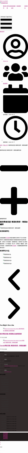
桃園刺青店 (3, 423)
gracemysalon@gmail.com (11, 365)
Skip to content (4, 1)
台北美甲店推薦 (4, 379)
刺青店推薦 (3, 416)
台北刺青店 (3, 419)
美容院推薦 (3, 397)
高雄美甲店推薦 (4, 391)
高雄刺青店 (3, 430)
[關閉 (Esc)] (4, 450)
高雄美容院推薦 (4, 410)
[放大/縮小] (0, 450)
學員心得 (5, 145)
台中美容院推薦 (4, 408)
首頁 (1, 145)
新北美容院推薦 (4, 401)
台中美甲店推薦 (4, 389)
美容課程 (18, 6)
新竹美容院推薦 (4, 406)
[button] (14, 280)
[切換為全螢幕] (1, 450)
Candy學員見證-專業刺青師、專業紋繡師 (13, 345)
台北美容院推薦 (4, 399)
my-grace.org (7, 371)
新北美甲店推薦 (4, 382)
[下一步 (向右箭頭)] (1, 452)
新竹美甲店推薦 (4, 386)
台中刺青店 (3, 428)
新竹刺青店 (3, 425)
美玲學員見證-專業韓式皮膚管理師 (11, 334)
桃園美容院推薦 (4, 404)
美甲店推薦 (3, 377)
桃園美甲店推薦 (4, 384)
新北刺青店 (3, 421)
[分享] (3, 450)
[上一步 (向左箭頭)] (0, 452)
